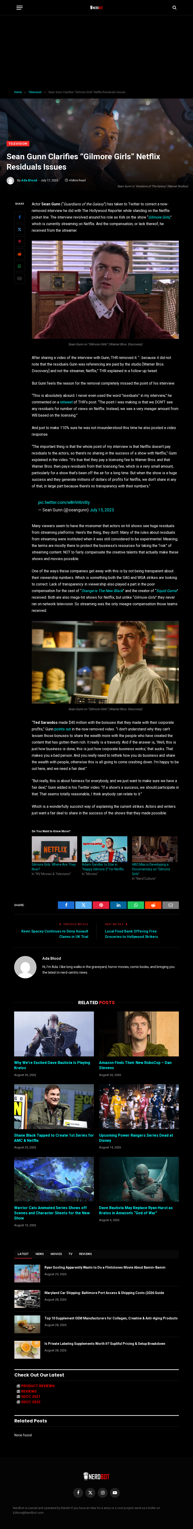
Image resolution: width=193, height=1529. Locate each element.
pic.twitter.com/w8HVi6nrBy (64, 502)
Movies (56, 1254)
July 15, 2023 (102, 509)
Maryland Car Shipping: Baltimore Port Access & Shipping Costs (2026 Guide (104, 1293)
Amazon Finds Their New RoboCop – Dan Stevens (135, 1065)
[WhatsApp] (19, 266)
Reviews (85, 1254)
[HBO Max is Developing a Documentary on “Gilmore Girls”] (154, 849)
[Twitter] (19, 229)
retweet (66, 402)
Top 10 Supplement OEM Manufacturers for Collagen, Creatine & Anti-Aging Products (111, 1318)
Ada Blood (29, 180)
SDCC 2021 (30, 1396)
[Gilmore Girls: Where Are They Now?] (54, 849)
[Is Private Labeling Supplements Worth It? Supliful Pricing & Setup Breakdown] (27, 1350)
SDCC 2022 (30, 1402)
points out (62, 729)
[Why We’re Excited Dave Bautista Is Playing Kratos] (54, 1033)
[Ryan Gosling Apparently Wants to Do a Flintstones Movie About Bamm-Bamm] (27, 1273)
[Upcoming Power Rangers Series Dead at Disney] (139, 1106)
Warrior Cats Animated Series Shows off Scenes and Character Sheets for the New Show (52, 1213)
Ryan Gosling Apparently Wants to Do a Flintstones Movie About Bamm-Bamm (104, 1267)
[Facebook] (19, 217)
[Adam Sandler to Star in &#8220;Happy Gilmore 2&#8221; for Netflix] (104, 849)
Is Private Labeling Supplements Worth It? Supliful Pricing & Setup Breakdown (104, 1344)
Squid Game (166, 591)
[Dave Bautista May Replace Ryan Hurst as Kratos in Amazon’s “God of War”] (139, 1179)
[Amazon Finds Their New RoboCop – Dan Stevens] (139, 1033)
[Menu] (19, 7)
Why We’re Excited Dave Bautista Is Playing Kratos (52, 1065)
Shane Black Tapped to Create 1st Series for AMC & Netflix (54, 1138)
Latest (23, 1254)
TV (70, 1254)
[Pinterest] (19, 241)
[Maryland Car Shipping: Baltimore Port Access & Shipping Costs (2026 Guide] (27, 1299)
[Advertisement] (96, 53)
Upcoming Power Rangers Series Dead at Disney (136, 1138)
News (40, 1254)
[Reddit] (19, 253)
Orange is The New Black (102, 591)
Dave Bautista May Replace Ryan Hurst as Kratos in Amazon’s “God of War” (136, 1210)
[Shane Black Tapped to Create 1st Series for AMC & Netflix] (54, 1106)
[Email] (19, 278)
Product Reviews (38, 1386)
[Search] (174, 7)
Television (18, 143)
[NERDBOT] (96, 7)
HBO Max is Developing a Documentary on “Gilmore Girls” (151, 869)
